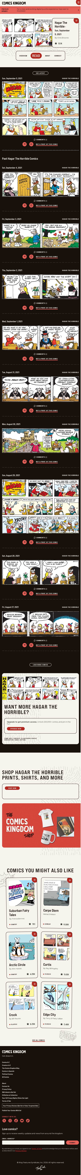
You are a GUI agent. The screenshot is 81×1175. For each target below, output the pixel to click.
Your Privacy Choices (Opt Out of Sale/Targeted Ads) (20, 1106)
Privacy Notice (20, 1151)
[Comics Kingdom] (14, 1051)
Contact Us (5, 1086)
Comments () (41, 139)
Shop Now (12, 788)
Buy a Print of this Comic (47, 144)
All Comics (5, 1077)
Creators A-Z (6, 1065)
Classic (48, 974)
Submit (73, 1143)
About (4, 1083)
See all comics (38, 1040)
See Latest (42, 73)
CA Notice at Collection (10, 1095)
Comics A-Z (5, 1062)
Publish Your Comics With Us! (11, 1110)
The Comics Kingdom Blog (10, 1068)
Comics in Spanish (8, 1071)
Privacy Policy (6, 1089)
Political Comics (7, 1074)
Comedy (14, 924)
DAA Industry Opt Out (9, 1092)
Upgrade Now (15, 729)
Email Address (8, 1139)
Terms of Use (6, 1101)
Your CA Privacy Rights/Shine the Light (15, 1098)
